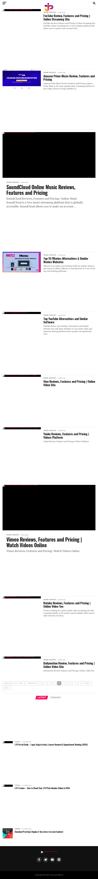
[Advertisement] (49, 48)
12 (81, 683)
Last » (6, 688)
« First (20, 683)
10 (69, 683)
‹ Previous (31, 683)
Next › (88, 683)
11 (75, 683)
